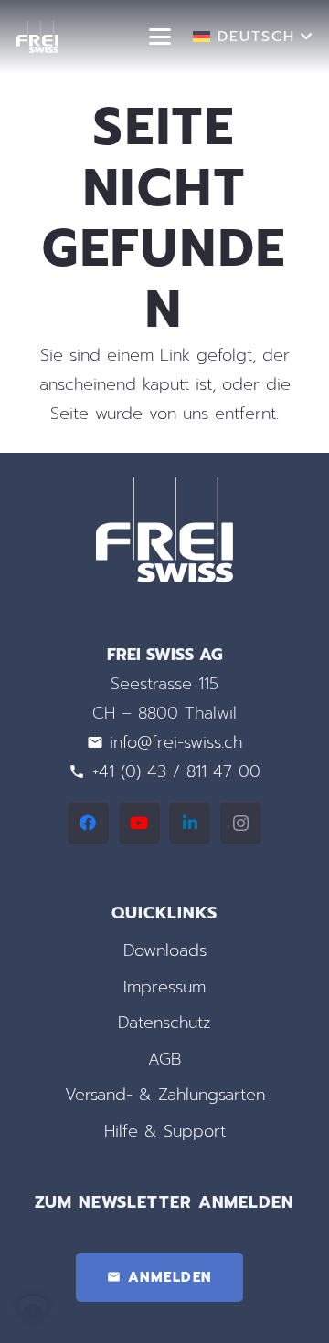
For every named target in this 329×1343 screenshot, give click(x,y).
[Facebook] (88, 823)
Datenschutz (164, 1022)
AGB (164, 1059)
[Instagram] (240, 823)
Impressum (164, 987)
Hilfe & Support (165, 1131)
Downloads (165, 950)
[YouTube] (139, 823)
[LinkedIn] (189, 823)
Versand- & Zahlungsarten (165, 1094)
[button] (160, 36)
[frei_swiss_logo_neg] (37, 37)
